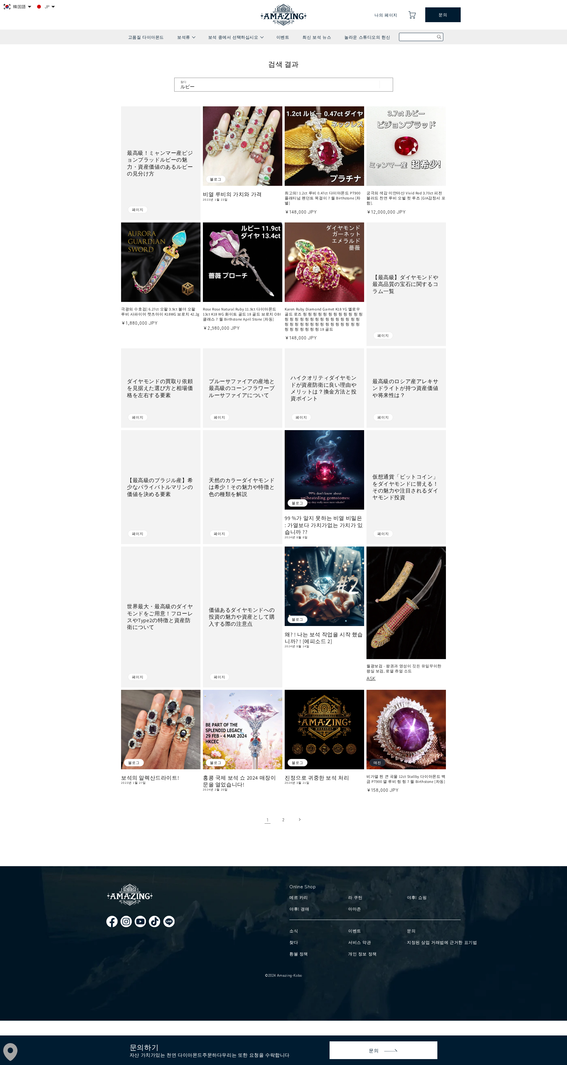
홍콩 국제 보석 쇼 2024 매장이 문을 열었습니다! (239, 781)
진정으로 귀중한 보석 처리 (317, 777)
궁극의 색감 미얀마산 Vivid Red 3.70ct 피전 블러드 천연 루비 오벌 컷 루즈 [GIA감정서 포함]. (405, 198)
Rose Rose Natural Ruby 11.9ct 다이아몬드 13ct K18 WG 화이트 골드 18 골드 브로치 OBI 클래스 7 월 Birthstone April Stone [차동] (242, 314)
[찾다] (386, 84)
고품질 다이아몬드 (146, 37)
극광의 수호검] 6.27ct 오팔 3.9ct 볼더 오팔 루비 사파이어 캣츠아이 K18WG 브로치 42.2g (160, 312)
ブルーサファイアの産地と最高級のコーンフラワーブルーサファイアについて (242, 388)
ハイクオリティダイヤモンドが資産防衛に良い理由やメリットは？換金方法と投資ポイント (323, 388)
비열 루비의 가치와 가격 (232, 194)
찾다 (293, 942)
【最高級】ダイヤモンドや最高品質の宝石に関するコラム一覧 (405, 284)
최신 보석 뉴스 (316, 37)
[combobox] (284, 84)
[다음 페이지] (299, 819)
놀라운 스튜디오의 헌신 (367, 37)
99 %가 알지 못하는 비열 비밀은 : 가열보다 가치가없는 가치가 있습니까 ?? (324, 525)
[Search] (439, 37)
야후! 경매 (299, 909)
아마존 (354, 909)
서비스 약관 (359, 942)
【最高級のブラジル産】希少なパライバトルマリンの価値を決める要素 (160, 487)
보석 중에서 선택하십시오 (236, 39)
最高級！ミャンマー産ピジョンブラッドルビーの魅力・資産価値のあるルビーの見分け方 (160, 163)
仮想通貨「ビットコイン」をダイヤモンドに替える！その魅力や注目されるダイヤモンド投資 (405, 487)
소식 (293, 931)
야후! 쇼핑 (417, 897)
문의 (443, 15)
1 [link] (268, 819)
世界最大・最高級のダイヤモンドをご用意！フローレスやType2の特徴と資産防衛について (160, 616)
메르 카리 (298, 897)
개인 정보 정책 (362, 954)
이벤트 (282, 37)
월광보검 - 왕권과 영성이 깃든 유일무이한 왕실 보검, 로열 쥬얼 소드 (403, 669)
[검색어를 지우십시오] (373, 84)
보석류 (186, 39)
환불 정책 (298, 954)
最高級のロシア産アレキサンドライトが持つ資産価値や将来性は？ (405, 388)
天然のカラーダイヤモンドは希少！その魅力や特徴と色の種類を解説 (242, 487)
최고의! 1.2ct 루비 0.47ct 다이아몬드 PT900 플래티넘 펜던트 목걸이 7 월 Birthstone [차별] (323, 198)
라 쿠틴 (355, 897)
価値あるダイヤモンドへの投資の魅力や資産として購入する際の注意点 (242, 617)
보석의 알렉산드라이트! (150, 777)
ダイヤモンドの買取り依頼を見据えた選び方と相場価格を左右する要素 (160, 388)
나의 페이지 (385, 15)
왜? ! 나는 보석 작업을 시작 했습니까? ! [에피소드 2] (324, 638)
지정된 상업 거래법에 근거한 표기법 (432, 942)
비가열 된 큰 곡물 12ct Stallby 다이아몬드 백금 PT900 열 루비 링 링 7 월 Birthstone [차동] (406, 779)
